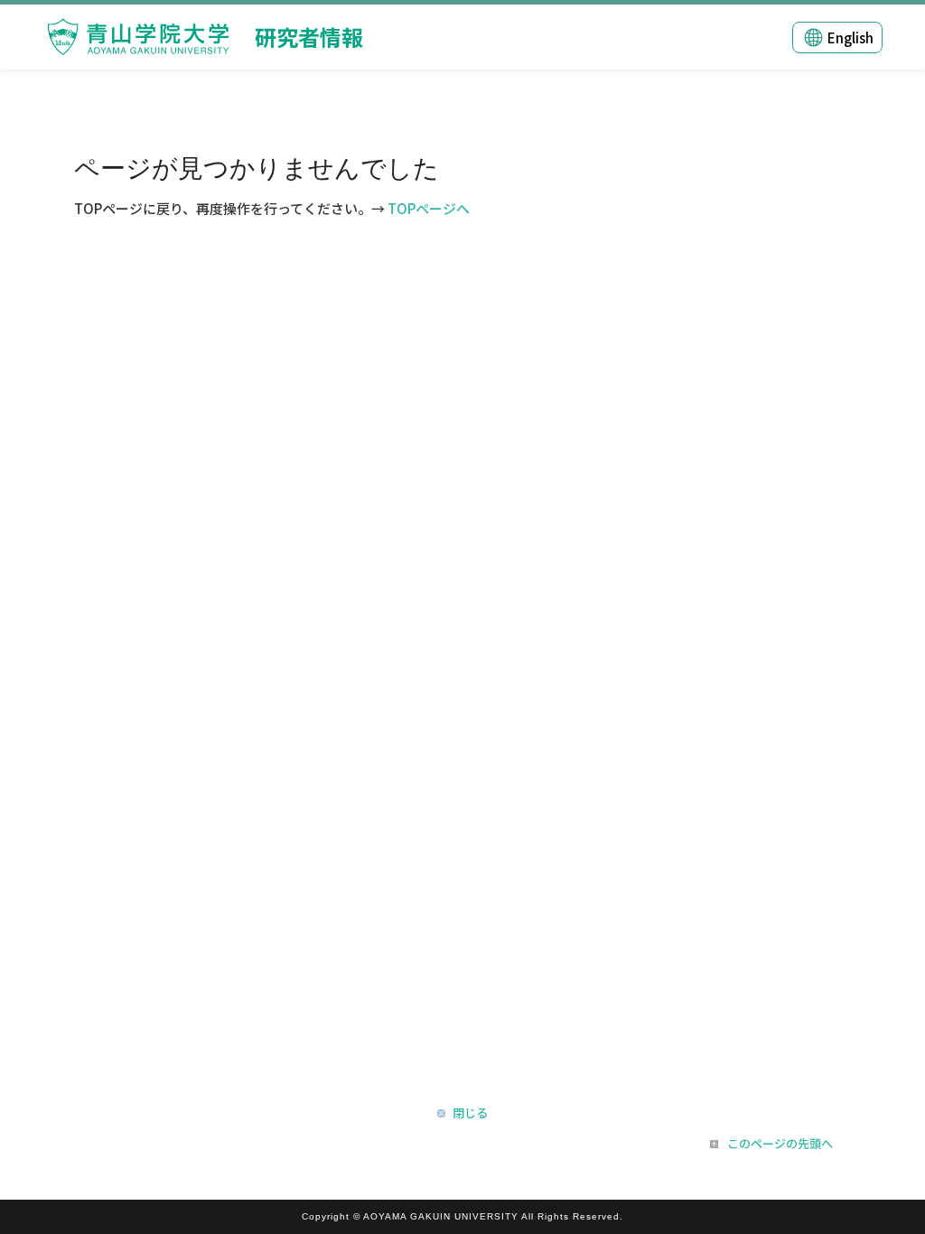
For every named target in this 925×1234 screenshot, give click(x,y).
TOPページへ (429, 208)
